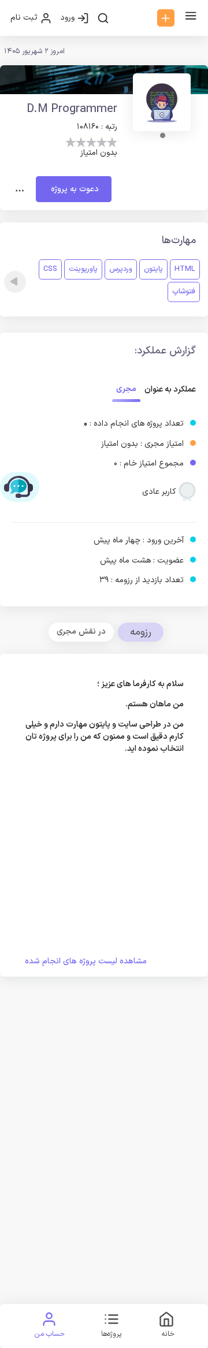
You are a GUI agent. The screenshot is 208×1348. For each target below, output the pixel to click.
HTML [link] (184, 268)
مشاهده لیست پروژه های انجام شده (86, 961)
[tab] (81, 632)
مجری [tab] (126, 389)
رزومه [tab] (140, 632)
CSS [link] (50, 268)
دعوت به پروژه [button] (74, 189)
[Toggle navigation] (20, 189)
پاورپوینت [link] (83, 268)
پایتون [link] (153, 268)
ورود (68, 18)
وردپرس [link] (120, 268)
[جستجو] (103, 18)
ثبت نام (25, 18)
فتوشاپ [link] (183, 291)
